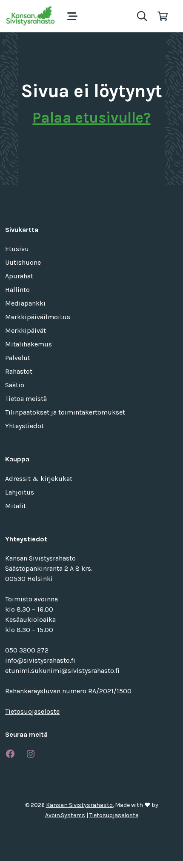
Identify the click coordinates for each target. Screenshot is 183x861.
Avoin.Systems (65, 815)
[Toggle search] (142, 16)
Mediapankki (25, 303)
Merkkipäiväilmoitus (37, 317)
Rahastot (18, 371)
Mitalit (15, 506)
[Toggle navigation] (72, 16)
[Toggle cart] (162, 16)
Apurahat (19, 276)
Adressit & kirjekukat (38, 479)
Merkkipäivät (25, 330)
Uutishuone (23, 262)
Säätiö (14, 385)
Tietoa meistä (26, 399)
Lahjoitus (19, 492)
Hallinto (17, 290)
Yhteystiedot (24, 426)
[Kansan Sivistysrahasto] (31, 16)
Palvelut (17, 358)
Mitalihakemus (28, 344)
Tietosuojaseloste (32, 711)
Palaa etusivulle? (91, 117)
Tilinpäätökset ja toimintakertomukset (65, 412)
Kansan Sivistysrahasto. (80, 805)
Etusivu (17, 249)
